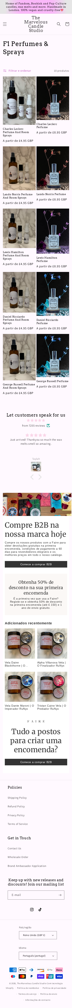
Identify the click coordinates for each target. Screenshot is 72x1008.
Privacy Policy (16, 815)
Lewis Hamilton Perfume (46, 259)
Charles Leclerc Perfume (46, 125)
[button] (5, 24)
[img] (36, 420)
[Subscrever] (60, 895)
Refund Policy (16, 806)
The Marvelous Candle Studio (31, 983)
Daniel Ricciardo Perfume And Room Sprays (16, 320)
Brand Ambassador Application (27, 866)
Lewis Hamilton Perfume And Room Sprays (16, 255)
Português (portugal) (34, 955)
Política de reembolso (28, 988)
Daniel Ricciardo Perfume (47, 321)
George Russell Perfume (52, 381)
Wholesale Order (18, 857)
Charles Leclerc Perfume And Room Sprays (16, 132)
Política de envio (48, 994)
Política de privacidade (54, 988)
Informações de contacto (37, 1000)
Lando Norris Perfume (51, 194)
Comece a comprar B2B (36, 564)
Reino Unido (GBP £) (34, 935)
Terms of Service (18, 824)
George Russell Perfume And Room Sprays (19, 386)
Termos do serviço (27, 994)
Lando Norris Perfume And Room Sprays (17, 196)
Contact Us (14, 848)
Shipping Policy (17, 797)
